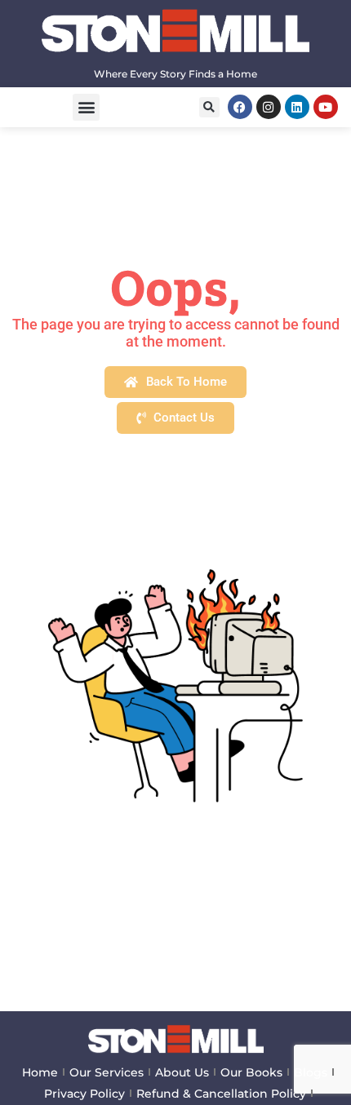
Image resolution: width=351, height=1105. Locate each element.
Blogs (310, 1072)
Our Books (251, 1072)
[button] (86, 107)
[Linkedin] (297, 107)
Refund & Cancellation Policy (221, 1093)
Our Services (106, 1072)
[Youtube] (325, 107)
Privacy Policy (84, 1093)
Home (40, 1072)
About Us (182, 1072)
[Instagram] (268, 107)
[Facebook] (240, 107)
